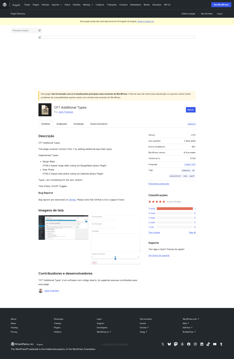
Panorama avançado (158, 183)
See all (192, 232)
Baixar (191, 110)
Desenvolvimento (99, 124)
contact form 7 (175, 176)
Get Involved (146, 319)
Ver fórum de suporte (159, 255)
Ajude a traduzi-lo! (145, 21)
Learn (99, 319)
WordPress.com (191, 319)
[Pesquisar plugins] (39, 30)
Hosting (14, 327)
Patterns (57, 332)
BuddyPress (189, 332)
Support (100, 323)
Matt (186, 323)
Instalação (78, 124)
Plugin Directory (18, 13)
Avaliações (61, 124)
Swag (143, 332)
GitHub (72, 199)
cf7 (193, 170)
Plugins (57, 327)
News (13, 323)
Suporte (192, 124)
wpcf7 (192, 176)
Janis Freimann (65, 112)
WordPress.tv (104, 332)
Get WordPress (221, 5)
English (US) (190, 164)
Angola (40, 344)
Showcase (58, 319)
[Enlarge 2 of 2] (137, 218)
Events (143, 323)
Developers (102, 327)
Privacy (14, 332)
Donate (144, 327)
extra (185, 176)
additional (186, 170)
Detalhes (45, 124)
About (13, 319)
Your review (154, 232)
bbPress (188, 327)
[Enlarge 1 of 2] (84, 218)
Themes (57, 323)
